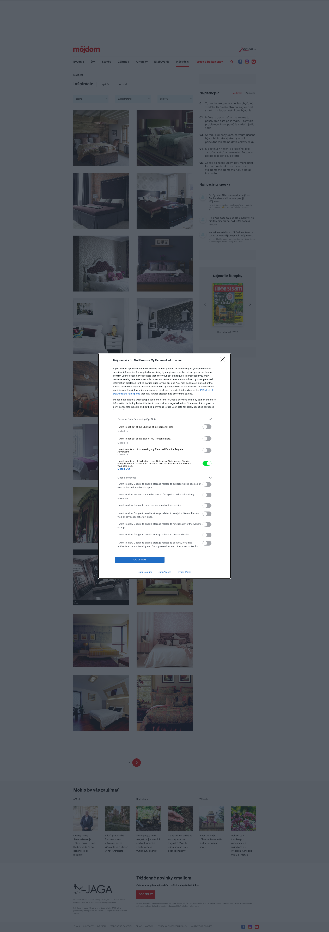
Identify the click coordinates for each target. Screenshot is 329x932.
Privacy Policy (183, 572)
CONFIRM (139, 559)
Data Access (164, 572)
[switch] (207, 426)
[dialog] (164, 466)
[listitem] (164, 419)
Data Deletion (145, 572)
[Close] (224, 360)
